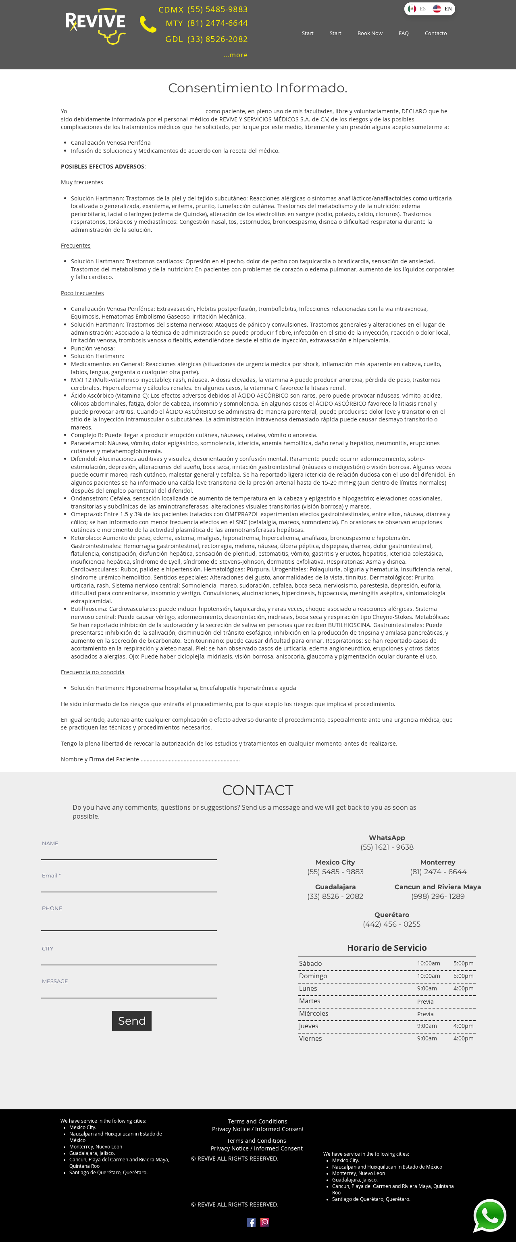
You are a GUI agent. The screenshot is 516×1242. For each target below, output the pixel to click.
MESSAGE (55, 981)
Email (50, 875)
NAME (50, 843)
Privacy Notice (231, 1129)
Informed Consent (279, 1129)
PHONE (52, 908)
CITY (47, 948)
